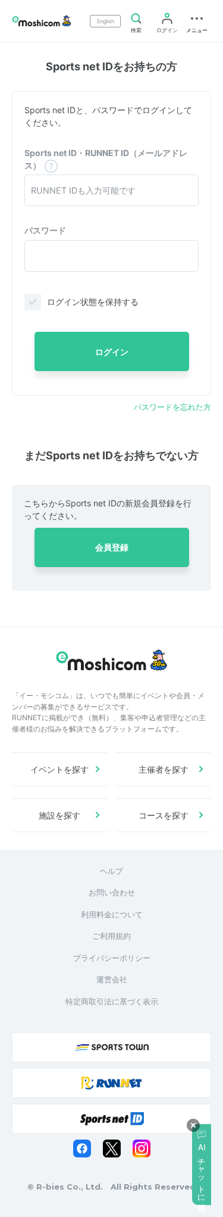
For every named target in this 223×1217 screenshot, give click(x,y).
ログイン (167, 30)
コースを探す (164, 815)
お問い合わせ (112, 892)
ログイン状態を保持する (93, 302)
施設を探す (59, 815)
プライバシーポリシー (111, 958)
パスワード (45, 230)
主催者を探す (164, 769)
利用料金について (112, 914)
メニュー (197, 30)
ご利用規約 (111, 936)
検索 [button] (136, 30)
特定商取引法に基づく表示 (111, 1001)
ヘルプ (111, 871)
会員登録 (111, 547)
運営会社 (111, 979)
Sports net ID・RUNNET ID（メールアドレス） (105, 159)
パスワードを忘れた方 (172, 407)
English (105, 21)
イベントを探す (59, 769)
